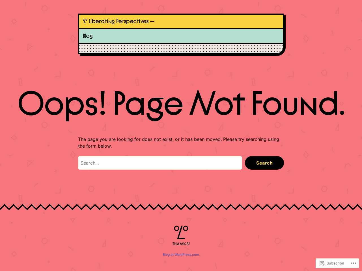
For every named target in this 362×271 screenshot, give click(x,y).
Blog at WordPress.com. (181, 254)
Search (264, 163)
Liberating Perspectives (119, 21)
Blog (88, 36)
